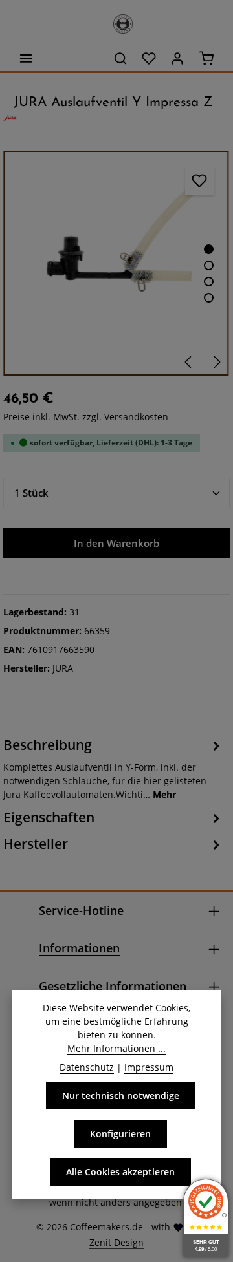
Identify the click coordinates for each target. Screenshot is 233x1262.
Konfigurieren (120, 1134)
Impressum (148, 1067)
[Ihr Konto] (177, 58)
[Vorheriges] (189, 362)
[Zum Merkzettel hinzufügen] (199, 180)
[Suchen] (120, 58)
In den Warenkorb (116, 543)
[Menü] (26, 58)
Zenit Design (116, 1242)
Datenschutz (87, 1067)
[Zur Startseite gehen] (116, 20)
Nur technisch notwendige (120, 1095)
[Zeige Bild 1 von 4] (209, 249)
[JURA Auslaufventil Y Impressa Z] (116, 263)
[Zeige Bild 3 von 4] (209, 281)
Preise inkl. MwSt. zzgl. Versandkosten (85, 417)
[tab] (113, 768)
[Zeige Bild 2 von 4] (209, 265)
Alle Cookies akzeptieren (120, 1172)
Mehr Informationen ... (116, 1048)
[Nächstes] (216, 362)
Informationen (79, 948)
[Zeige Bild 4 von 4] (209, 298)
